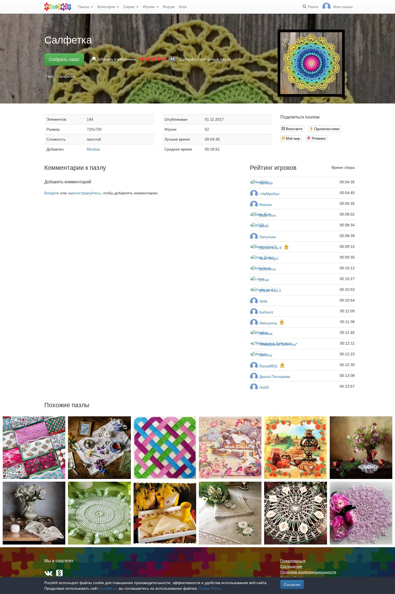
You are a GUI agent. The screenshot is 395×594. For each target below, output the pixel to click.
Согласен (292, 584)
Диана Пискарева (274, 376)
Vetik (263, 301)
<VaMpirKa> (269, 194)
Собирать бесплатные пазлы (205, 59)
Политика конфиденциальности (308, 572)
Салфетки (66, 76)
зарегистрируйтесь (84, 193)
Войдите (51, 193)
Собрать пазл (64, 59)
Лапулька (267, 237)
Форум (169, 7)
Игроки (149, 7)
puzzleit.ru (108, 588)
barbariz (266, 312)
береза (265, 204)
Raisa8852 (268, 366)
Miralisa (93, 149)
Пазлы (84, 7)
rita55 (264, 387)
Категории (106, 7)
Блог (183, 7)
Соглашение (291, 566)
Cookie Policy (209, 588)
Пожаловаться (293, 561)
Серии (129, 7)
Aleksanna (268, 323)
